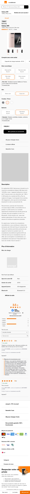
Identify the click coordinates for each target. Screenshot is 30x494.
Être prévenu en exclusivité (16, 131)
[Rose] (7, 102)
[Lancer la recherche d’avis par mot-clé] (27, 336)
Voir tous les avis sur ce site (15, 315)
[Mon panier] (27, 2)
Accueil (7, 18)
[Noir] (3, 102)
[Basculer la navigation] (2, 2)
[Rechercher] (26, 7)
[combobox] (13, 6)
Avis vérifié (5, 342)
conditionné (12, 2)
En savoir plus (6, 85)
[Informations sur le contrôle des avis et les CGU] (22, 313)
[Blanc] (11, 102)
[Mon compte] (25, 2)
